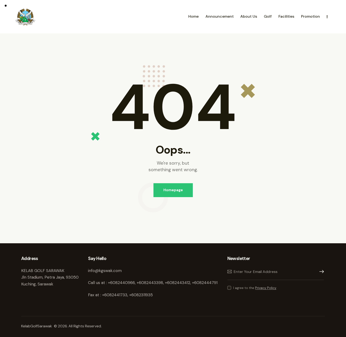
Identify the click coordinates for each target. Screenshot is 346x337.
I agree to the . (255, 288)
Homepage (173, 190)
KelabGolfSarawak (37, 326)
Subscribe (320, 272)
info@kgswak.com (105, 270)
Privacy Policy (265, 288)
